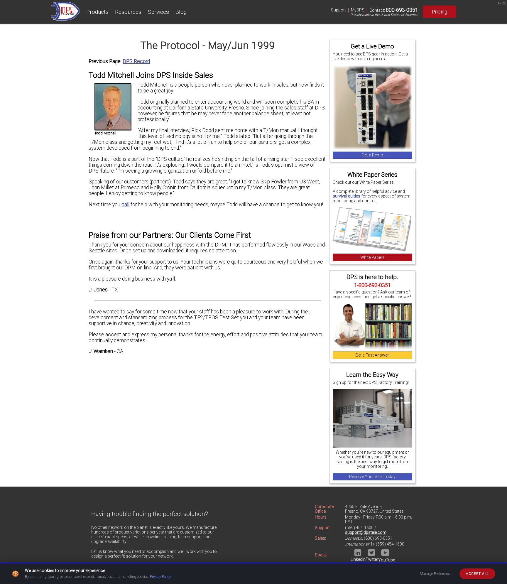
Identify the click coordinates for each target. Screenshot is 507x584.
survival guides (346, 196)
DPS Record (136, 61)
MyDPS (357, 10)
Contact (376, 10)
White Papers (372, 257)
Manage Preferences (436, 574)
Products (97, 12)
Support (338, 10)
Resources (128, 12)
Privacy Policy (160, 577)
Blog (181, 12)
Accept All (477, 574)
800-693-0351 (402, 10)
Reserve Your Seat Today (372, 476)
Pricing (439, 12)
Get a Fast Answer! (372, 355)
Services (158, 12)
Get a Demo (372, 155)
